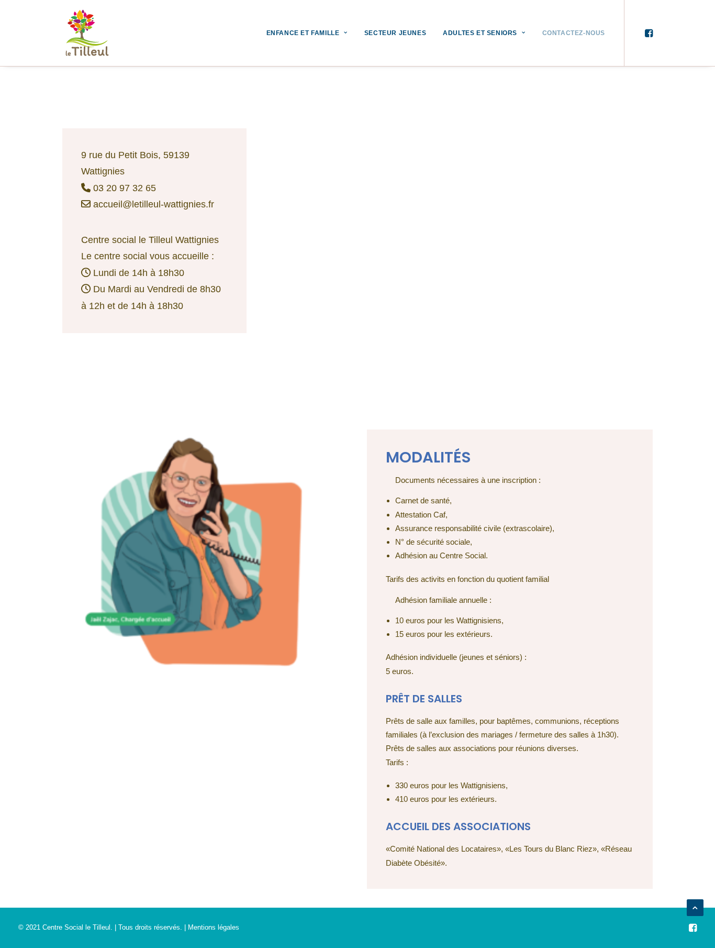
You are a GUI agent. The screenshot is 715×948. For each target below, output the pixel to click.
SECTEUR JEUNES (395, 33)
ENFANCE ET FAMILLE (303, 33)
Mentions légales (213, 927)
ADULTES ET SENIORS (480, 33)
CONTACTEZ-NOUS (573, 33)
